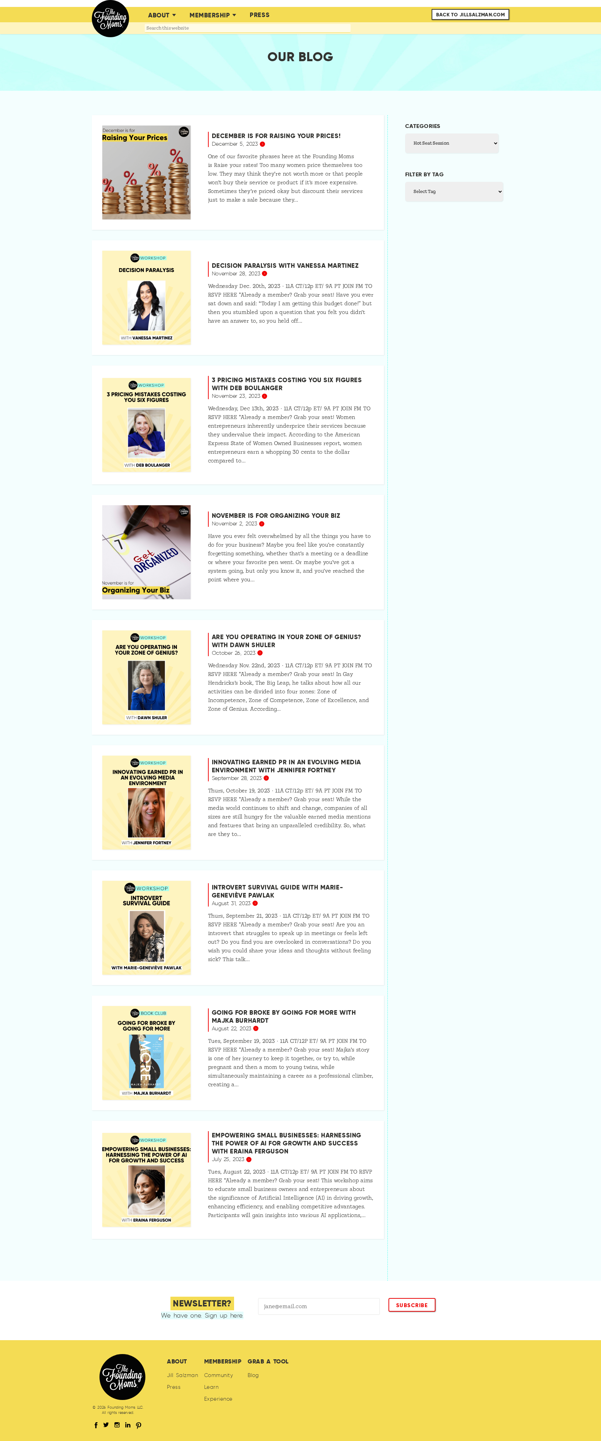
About (159, 15)
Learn (211, 1387)
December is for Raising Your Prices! (276, 136)
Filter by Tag (424, 174)
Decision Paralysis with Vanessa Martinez (285, 265)
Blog (253, 1375)
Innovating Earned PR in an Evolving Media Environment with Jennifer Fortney (286, 766)
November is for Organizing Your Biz (276, 516)
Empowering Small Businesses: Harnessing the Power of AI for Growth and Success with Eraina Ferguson (286, 1143)
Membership (210, 15)
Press (260, 15)
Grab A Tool (268, 1361)
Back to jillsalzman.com (470, 14)
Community (218, 1375)
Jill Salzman (182, 1375)
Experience (218, 1399)
